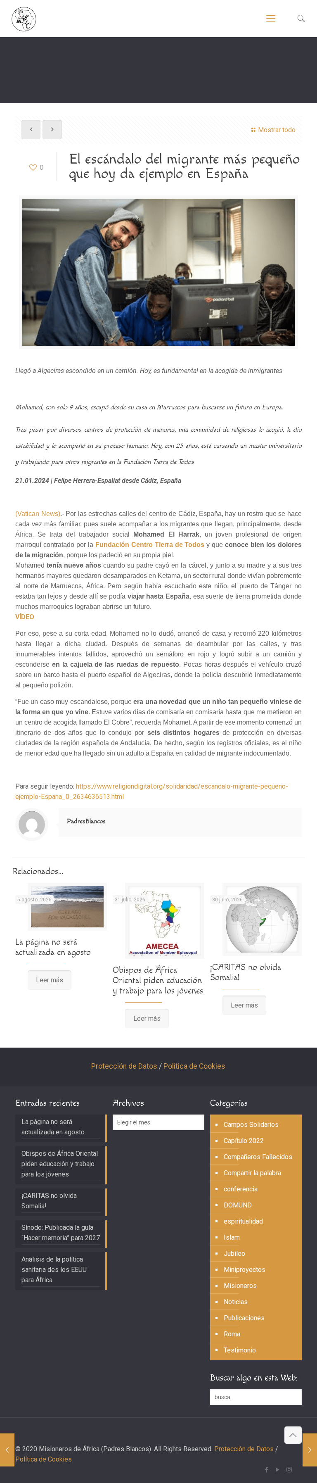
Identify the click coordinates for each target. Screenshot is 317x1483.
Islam (232, 1237)
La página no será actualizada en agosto (53, 947)
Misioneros (240, 1286)
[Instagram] (289, 1469)
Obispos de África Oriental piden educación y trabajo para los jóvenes (158, 980)
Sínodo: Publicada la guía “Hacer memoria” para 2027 (60, 1233)
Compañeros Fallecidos (258, 1157)
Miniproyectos (244, 1270)
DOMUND (238, 1205)
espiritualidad (243, 1221)
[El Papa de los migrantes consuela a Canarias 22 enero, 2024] (310, 1449)
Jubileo (234, 1253)
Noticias (236, 1302)
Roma (232, 1334)
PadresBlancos (86, 821)
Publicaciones (244, 1318)
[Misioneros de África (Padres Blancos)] (24, 18)
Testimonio (240, 1350)
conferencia (241, 1189)
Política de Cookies (194, 1066)
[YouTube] (278, 1469)
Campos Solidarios (251, 1125)
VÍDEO (24, 617)
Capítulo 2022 (244, 1141)
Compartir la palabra (252, 1173)
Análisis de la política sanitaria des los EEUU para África (54, 1269)
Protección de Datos (124, 1066)
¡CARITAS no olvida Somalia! (49, 1201)
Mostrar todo (277, 130)
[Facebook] (267, 1469)
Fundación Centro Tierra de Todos (150, 544)
